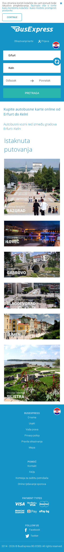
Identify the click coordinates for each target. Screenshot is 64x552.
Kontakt (32, 465)
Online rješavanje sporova (32, 484)
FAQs (32, 472)
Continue (12, 17)
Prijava (45, 41)
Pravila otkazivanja (32, 441)
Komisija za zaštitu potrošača (32, 478)
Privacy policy (32, 435)
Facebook (34, 529)
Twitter (34, 535)
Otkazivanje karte (23, 41)
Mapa (32, 447)
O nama (32, 417)
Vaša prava (32, 429)
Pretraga (32, 93)
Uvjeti (32, 423)
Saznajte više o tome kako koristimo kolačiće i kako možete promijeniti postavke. (29, 8)
